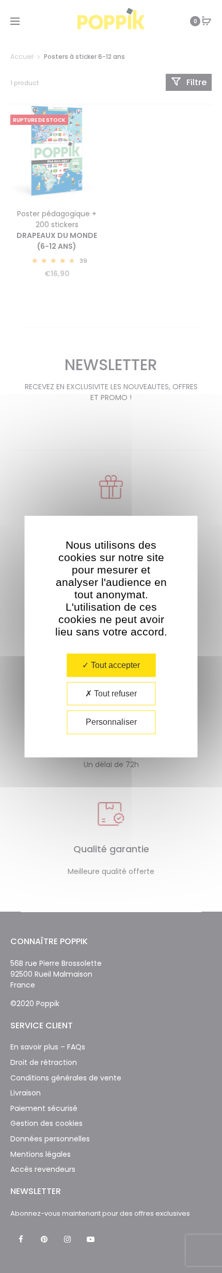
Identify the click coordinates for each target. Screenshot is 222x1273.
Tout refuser (114, 693)
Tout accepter (114, 665)
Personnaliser (111, 722)
